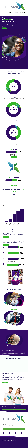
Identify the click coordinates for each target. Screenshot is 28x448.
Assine (14, 429)
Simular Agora (14, 185)
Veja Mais (14, 409)
